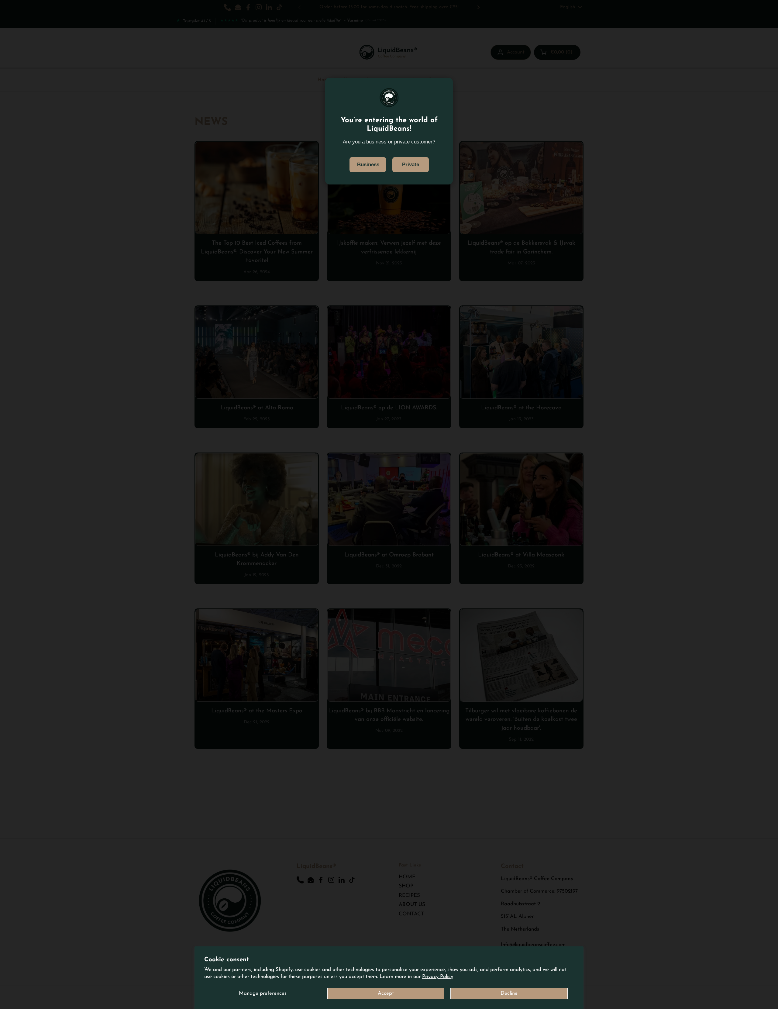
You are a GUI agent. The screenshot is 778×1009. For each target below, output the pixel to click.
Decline (509, 993)
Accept (386, 993)
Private (410, 164)
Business (368, 164)
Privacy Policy (437, 976)
